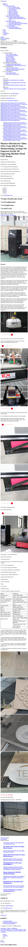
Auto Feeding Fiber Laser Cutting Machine (18, 23)
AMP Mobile (14, 928)
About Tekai (6, 33)
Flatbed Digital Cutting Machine (13, 16)
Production (5, 4)
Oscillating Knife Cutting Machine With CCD (16, 65)
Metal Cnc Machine (13, 13)
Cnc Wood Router (13, 9)
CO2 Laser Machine (10, 25)
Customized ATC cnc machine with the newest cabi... (14, 82)
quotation (3, 941)
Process (5, 32)
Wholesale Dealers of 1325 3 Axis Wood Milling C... (12, 863)
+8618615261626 (15, 93)
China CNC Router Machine (17, 929)
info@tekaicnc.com (10, 98)
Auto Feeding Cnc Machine (15, 8)
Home (4, 3)
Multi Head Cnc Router (14, 14)
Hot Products (3, 928)
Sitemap (9, 928)
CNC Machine (12, 215)
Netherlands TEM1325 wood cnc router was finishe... (14, 88)
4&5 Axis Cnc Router (13, 12)
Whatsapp (5, 935)
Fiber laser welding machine (15, 24)
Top (4, 938)
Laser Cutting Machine (14, 27)
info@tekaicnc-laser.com (13, 100)
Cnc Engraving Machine (17, 930)
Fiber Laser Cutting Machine (15, 22)
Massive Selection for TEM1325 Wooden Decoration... (12, 872)
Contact (5, 34)
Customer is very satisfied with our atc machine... (13, 80)
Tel (4, 936)
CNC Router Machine (5, 929)
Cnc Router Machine (10, 6)
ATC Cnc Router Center (14, 7)
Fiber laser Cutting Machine (9, 923)
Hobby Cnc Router (13, 11)
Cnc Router (9, 930)
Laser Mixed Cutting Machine (15, 28)
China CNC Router (5, 215)
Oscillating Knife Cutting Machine (16, 17)
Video (4, 29)
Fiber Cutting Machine (11, 21)
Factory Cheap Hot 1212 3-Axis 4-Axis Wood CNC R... (12, 890)
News (4, 30)
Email (4, 934)
